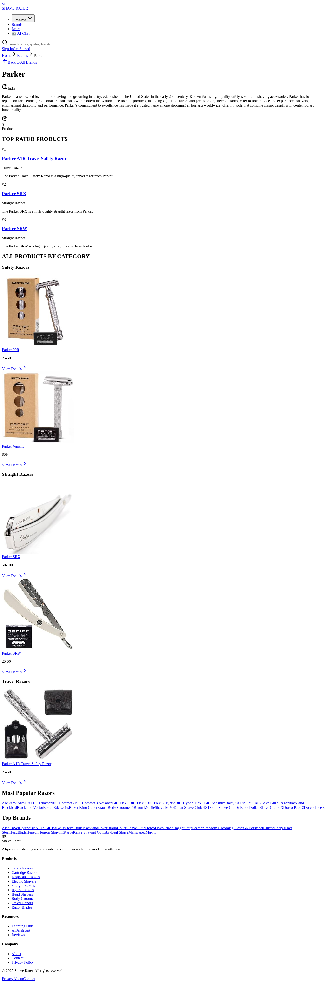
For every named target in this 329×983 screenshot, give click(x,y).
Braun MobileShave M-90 (154, 807)
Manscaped (137, 832)
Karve (68, 832)
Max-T (151, 832)
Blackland (90, 828)
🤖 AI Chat (20, 33)
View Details (12, 369)
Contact (17, 958)
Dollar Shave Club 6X (266, 807)
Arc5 (21, 803)
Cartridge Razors (24, 872)
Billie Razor (279, 803)
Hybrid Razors (23, 890)
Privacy (7, 979)
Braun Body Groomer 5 (115, 807)
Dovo (159, 828)
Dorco (150, 828)
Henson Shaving (51, 832)
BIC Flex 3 (120, 803)
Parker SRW (14, 228)
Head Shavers (22, 894)
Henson (32, 832)
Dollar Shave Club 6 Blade (228, 807)
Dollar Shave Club (131, 828)
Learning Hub (22, 926)
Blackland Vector (30, 807)
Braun (112, 828)
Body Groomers (24, 898)
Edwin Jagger (174, 828)
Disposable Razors (26, 877)
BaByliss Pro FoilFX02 (243, 803)
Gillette (268, 828)
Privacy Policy (23, 962)
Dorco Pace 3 (314, 807)
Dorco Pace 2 (293, 807)
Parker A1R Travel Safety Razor (34, 158)
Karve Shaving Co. (87, 832)
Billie (78, 828)
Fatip (188, 828)
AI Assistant (21, 930)
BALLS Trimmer (38, 803)
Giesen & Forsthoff (248, 828)
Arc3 (6, 803)
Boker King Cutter (83, 807)
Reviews (18, 935)
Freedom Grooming (219, 828)
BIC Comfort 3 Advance (93, 803)
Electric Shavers (24, 881)
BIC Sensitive (214, 803)
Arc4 (13, 803)
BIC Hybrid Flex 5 (189, 803)
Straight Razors (23, 885)
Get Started (21, 49)
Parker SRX (14, 193)
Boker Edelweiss (56, 807)
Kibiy (106, 832)
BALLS (39, 828)
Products (19, 20)
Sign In (7, 49)
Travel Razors (22, 903)
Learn (16, 29)
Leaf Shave (119, 832)
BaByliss (59, 828)
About (16, 954)
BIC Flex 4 (137, 803)
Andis (28, 828)
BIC (48, 828)
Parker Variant (13, 446)
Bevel (265, 803)
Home (6, 55)
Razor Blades (22, 907)
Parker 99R (10, 350)
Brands (17, 24)
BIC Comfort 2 (63, 803)
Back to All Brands (22, 62)
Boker (102, 828)
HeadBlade (17, 832)
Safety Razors (22, 868)
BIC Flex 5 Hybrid (160, 803)
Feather (198, 828)
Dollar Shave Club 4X (191, 807)
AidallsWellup (13, 828)
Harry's (279, 828)
